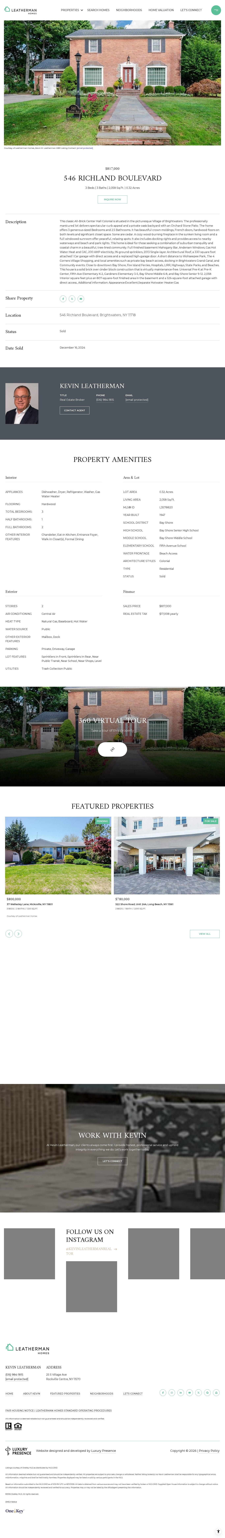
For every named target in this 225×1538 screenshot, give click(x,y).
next (18, 934)
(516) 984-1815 (105, 399)
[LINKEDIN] (180, 1392)
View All (205, 933)
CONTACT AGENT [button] (74, 410)
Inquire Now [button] (112, 199)
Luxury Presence (103, 1451)
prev (9, 934)
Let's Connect (132, 1393)
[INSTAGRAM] (172, 1392)
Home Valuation (161, 10)
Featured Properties (65, 1393)
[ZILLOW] (216, 1392)
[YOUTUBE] (189, 1392)
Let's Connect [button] (112, 1161)
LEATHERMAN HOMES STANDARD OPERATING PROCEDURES (74, 1410)
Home (9, 1393)
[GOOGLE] (207, 1392)
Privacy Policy (209, 1451)
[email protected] (85, 148)
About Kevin (31, 1393)
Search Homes (98, 10)
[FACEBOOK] (163, 1392)
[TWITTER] (198, 1392)
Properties (70, 10)
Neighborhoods (129, 10)
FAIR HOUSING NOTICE (19, 1410)
